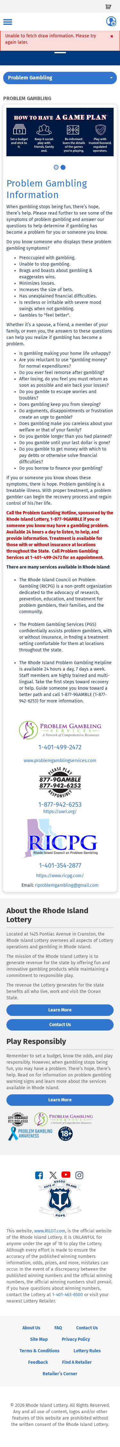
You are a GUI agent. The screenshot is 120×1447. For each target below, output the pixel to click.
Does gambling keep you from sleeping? (59, 404)
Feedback (38, 1362)
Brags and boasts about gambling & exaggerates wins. (55, 274)
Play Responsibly (36, 1041)
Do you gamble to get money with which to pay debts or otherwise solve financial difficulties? (62, 455)
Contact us (60, 1024)
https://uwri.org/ (60, 811)
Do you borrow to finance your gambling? (60, 468)
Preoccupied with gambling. (47, 258)
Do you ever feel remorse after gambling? (61, 372)
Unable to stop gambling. (44, 264)
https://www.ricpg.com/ (60, 875)
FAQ (58, 1328)
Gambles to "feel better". (44, 315)
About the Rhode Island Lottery (47, 915)
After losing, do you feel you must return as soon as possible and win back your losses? (63, 382)
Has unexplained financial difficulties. (58, 296)
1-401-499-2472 (60, 747)
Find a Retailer (77, 1362)
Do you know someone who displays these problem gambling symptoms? (58, 245)
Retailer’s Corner (60, 1374)
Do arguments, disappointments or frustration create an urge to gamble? (66, 414)
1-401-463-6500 (67, 1294)
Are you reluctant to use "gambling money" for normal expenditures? (63, 363)
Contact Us (87, 1328)
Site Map (39, 1339)
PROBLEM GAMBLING (27, 98)
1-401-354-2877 (60, 865)
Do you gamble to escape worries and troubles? (57, 395)
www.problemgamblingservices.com (60, 760)
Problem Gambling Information (46, 189)
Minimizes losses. (37, 283)
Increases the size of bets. (46, 289)
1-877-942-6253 (60, 804)
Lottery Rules (87, 1351)
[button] (60, 78)
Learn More (60, 1010)
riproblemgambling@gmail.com (67, 885)
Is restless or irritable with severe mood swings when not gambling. (60, 306)
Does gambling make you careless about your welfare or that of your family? (65, 427)
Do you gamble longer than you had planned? (65, 436)
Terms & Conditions (40, 1351)
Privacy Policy (76, 1339)
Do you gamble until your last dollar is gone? (64, 442)
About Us (31, 1328)
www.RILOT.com (49, 1231)
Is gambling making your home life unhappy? (64, 353)
